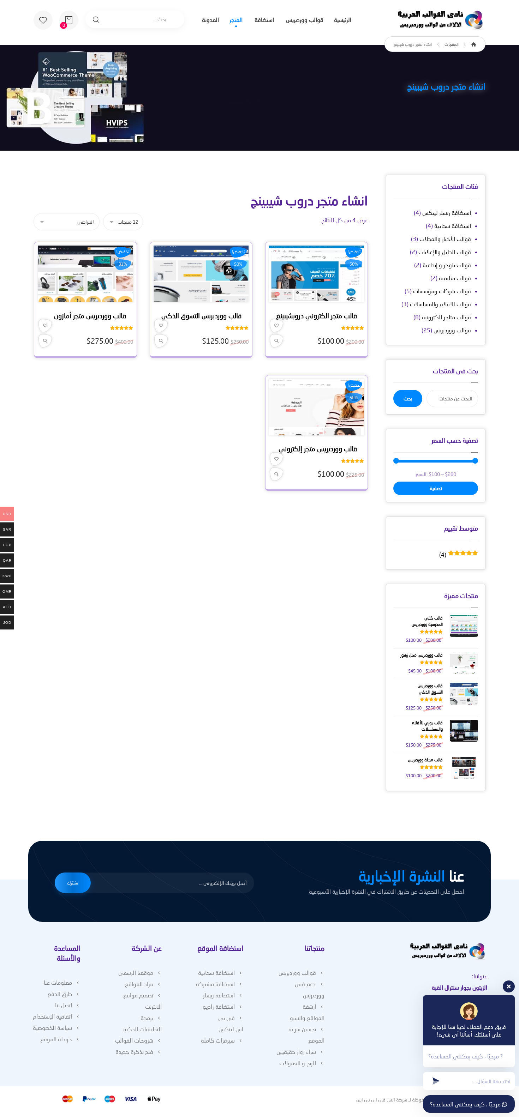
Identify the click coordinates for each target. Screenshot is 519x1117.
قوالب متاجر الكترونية (446, 317)
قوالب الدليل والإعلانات (444, 251)
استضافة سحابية (452, 225)
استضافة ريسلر (219, 995)
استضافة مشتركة (215, 983)
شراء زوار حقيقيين (296, 1051)
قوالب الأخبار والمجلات (445, 238)
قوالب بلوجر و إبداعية (447, 264)
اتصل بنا (63, 1005)
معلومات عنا (58, 982)
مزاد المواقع (139, 983)
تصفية (436, 488)
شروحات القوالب (134, 1040)
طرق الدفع (60, 993)
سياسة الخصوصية (52, 1027)
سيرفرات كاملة (218, 1040)
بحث (408, 398)
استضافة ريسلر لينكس (446, 212)
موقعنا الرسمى (135, 972)
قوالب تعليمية (455, 277)
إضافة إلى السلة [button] (314, 298)
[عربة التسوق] (68, 19)
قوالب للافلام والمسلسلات (440, 304)
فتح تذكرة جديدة (134, 1051)
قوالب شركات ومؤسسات (442, 291)
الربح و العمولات (297, 1062)
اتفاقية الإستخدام (52, 1016)
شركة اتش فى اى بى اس (381, 1100)
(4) (458, 554)
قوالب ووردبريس (452, 330)
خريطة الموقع (56, 1039)
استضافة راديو (219, 1006)
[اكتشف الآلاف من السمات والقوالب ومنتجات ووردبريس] (441, 20)
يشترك (72, 883)
